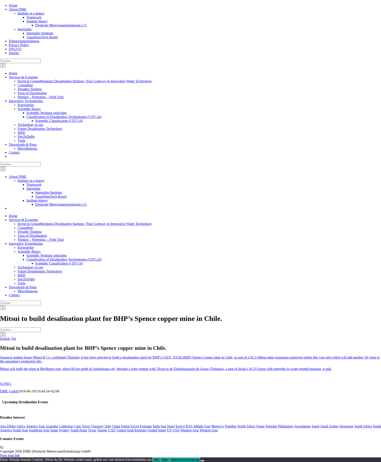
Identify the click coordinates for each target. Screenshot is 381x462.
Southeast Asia (39, 430)
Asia (41, 426)
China (116, 426)
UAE (112, 430)
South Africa (363, 426)
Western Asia (209, 430)
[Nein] (202, 460)
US (169, 430)
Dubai (125, 426)
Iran (163, 426)
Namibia (231, 426)
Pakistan (271, 426)
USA (175, 430)
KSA (189, 426)
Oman (260, 426)
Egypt (135, 426)
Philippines (285, 426)
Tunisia (102, 430)
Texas (92, 430)
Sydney (64, 430)
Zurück (5, 339)
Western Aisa (189, 430)
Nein (165, 459)
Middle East (202, 426)
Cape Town (82, 426)
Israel (171, 426)
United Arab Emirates (131, 430)
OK (156, 459)
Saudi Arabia (329, 426)
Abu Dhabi (8, 426)
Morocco (217, 426)
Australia (51, 426)
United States (157, 430)
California (66, 426)
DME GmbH (9, 391)
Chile (107, 426)
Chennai (97, 426)
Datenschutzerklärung (185, 459)
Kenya (180, 426)
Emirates (146, 426)
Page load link (10, 455)
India (156, 426)
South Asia (20, 430)
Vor (13, 339)
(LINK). (6, 384)
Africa (20, 426)
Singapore (346, 426)
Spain (54, 430)
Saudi (315, 426)
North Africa (246, 426)
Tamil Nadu (79, 430)
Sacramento (302, 426)
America (32, 426)
